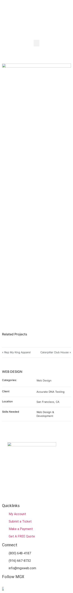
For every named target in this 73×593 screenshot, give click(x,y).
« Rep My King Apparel (16, 352)
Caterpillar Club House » (55, 352)
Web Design (44, 380)
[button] (36, 43)
